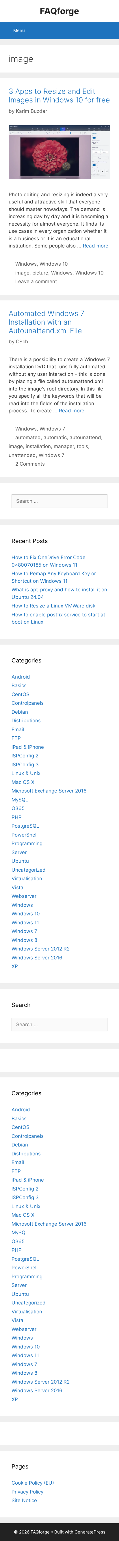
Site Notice (24, 1500)
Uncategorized (29, 870)
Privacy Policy (27, 1492)
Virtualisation (27, 878)
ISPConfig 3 (25, 764)
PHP (17, 817)
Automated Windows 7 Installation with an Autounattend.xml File (46, 322)
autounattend (85, 437)
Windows (26, 264)
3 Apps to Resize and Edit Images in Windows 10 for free (59, 95)
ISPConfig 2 (25, 756)
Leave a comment (36, 281)
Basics (19, 685)
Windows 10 (54, 264)
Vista (17, 887)
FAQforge (59, 11)
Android (21, 677)
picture (40, 273)
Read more (95, 246)
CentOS (20, 694)
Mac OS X (23, 782)
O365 (18, 808)
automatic (55, 437)
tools (82, 446)
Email (18, 729)
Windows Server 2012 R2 (41, 949)
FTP (16, 738)
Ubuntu (20, 861)
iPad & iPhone (28, 747)
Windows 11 (25, 922)
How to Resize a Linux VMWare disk (53, 606)
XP (15, 966)
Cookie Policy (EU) (33, 1483)
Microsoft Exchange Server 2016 (49, 791)
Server (19, 852)
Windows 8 (24, 940)
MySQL (20, 800)
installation (38, 446)
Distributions (26, 720)
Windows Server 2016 (37, 958)
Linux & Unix (26, 773)
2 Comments (30, 464)
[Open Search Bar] (110, 30)
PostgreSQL (25, 826)
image (22, 273)
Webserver (24, 896)
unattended (22, 455)
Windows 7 (52, 429)
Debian (20, 712)
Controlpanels (28, 703)
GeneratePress (90, 1532)
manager (64, 446)
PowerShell (25, 835)
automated (28, 437)
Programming (27, 843)
